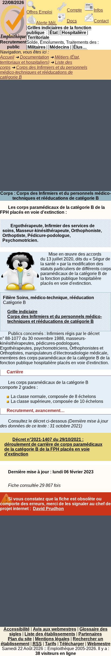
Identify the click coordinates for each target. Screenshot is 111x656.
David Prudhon (48, 508)
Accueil (7, 57)
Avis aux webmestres (54, 629)
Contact (101, 21)
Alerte (46, 23)
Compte (74, 10)
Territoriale (38, 37)
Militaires (36, 47)
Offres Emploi (39, 12)
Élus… (80, 47)
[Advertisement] (55, 135)
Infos (98, 10)
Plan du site (20, 639)
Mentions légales (52, 639)
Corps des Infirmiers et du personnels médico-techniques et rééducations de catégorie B (43, 72)
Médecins (59, 47)
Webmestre (98, 643)
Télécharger (72, 643)
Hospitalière (74, 32)
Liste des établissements (50, 634)
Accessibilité (17, 629)
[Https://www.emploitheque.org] (13, 38)
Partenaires (90, 634)
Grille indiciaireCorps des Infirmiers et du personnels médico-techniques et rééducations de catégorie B (54, 316)
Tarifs (50, 643)
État (54, 32)
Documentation (34, 57)
